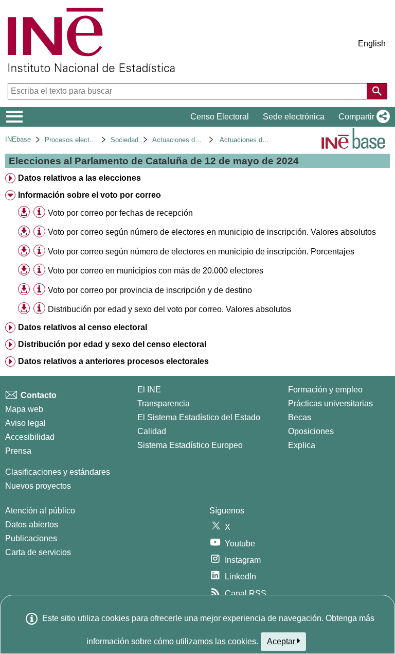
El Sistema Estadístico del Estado (198, 417)
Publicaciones (31, 538)
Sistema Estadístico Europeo (190, 445)
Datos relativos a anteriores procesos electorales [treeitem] (113, 361)
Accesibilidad (30, 437)
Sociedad (124, 140)
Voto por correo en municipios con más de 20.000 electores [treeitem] (155, 270)
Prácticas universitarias (330, 403)
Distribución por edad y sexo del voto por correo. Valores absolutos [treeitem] (169, 309)
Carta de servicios (38, 552)
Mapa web (24, 409)
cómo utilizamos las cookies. (206, 641)
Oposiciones (311, 431)
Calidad (151, 431)
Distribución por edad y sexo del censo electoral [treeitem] (112, 344)
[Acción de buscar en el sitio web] (377, 91)
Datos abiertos (31, 524)
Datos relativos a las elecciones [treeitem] (79, 178)
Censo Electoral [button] (219, 116)
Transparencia (163, 403)
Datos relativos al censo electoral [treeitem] (82, 327)
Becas (299, 417)
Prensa (18, 450)
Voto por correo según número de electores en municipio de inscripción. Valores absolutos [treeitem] (212, 232)
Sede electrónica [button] (294, 116)
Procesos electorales (76, 140)
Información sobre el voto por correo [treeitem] (89, 195)
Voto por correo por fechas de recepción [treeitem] (120, 213)
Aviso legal (25, 423)
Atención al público (40, 510)
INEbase (18, 139)
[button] (362, 117)
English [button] (372, 43)
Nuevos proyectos (38, 485)
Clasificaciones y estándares (57, 472)
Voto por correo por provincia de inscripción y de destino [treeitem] (150, 290)
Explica (301, 445)
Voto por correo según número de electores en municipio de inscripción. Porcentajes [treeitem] (201, 251)
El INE (149, 389)
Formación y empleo (325, 389)
